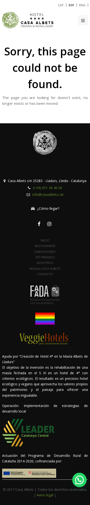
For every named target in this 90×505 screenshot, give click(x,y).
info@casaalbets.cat (48, 194)
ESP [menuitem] (71, 5)
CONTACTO (45, 274)
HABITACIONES (45, 251)
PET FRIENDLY (45, 257)
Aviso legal (45, 495)
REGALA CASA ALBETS (45, 268)
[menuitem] (61, 5)
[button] (79, 480)
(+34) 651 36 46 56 (47, 187)
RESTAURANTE (45, 246)
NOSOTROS (45, 263)
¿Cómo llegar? (48, 208)
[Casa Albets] (28, 20)
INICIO (45, 240)
